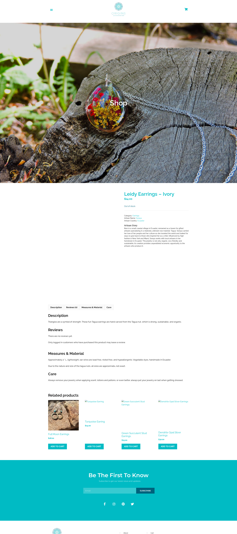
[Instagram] (114, 504)
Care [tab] (109, 307)
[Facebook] (104, 504)
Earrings (136, 216)
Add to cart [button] (57, 446)
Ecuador (141, 221)
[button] (51, 10)
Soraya (139, 218)
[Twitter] (132, 504)
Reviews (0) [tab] (71, 307)
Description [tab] (56, 307)
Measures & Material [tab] (92, 307)
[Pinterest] (123, 504)
